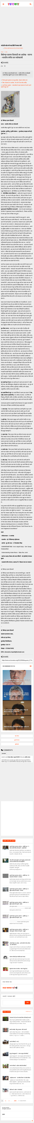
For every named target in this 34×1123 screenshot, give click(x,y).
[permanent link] (4, 66)
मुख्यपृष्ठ (17, 744)
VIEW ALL (28, 1011)
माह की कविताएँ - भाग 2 (14, 1041)
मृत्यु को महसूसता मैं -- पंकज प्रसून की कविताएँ (19, 1053)
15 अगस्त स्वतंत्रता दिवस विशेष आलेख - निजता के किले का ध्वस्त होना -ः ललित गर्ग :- (16, 710)
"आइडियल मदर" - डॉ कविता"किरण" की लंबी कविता (20, 1077)
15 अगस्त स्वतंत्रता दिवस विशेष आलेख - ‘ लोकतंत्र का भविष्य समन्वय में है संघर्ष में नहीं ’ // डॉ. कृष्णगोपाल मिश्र (16, 694)
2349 (15, 1100)
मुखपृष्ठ (3, 1114)
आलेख (6, 51)
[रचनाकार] (13, 4)
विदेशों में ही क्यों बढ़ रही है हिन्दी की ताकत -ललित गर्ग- (16, 727)
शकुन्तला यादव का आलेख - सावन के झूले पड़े (18, 968)
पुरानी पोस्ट (17, 740)
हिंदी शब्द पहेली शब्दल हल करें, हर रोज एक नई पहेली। (13, 48)
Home (2, 51)
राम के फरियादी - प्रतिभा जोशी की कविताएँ (18, 1065)
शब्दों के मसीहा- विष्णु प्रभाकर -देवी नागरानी (18, 1029)
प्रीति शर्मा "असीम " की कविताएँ (16, 1089)
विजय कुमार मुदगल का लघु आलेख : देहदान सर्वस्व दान (14, 80)
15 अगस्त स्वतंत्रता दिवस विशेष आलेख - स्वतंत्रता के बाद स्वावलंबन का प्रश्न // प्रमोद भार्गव (16, 680)
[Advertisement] (17, 25)
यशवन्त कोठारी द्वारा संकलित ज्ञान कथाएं (17, 956)
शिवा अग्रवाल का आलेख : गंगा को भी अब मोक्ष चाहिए (14, 82)
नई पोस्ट (17, 735)
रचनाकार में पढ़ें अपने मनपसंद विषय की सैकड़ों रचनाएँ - (20, 1017)
